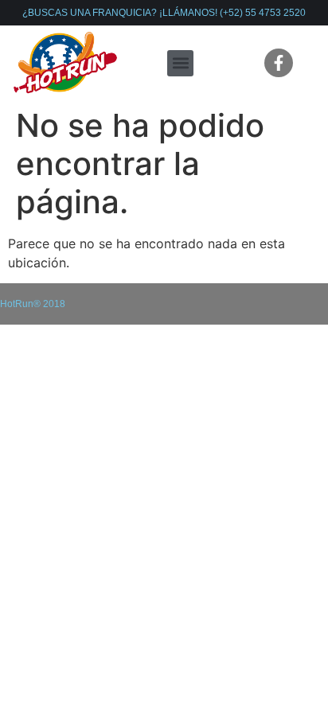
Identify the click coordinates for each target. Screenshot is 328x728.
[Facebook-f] (278, 63)
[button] (180, 63)
